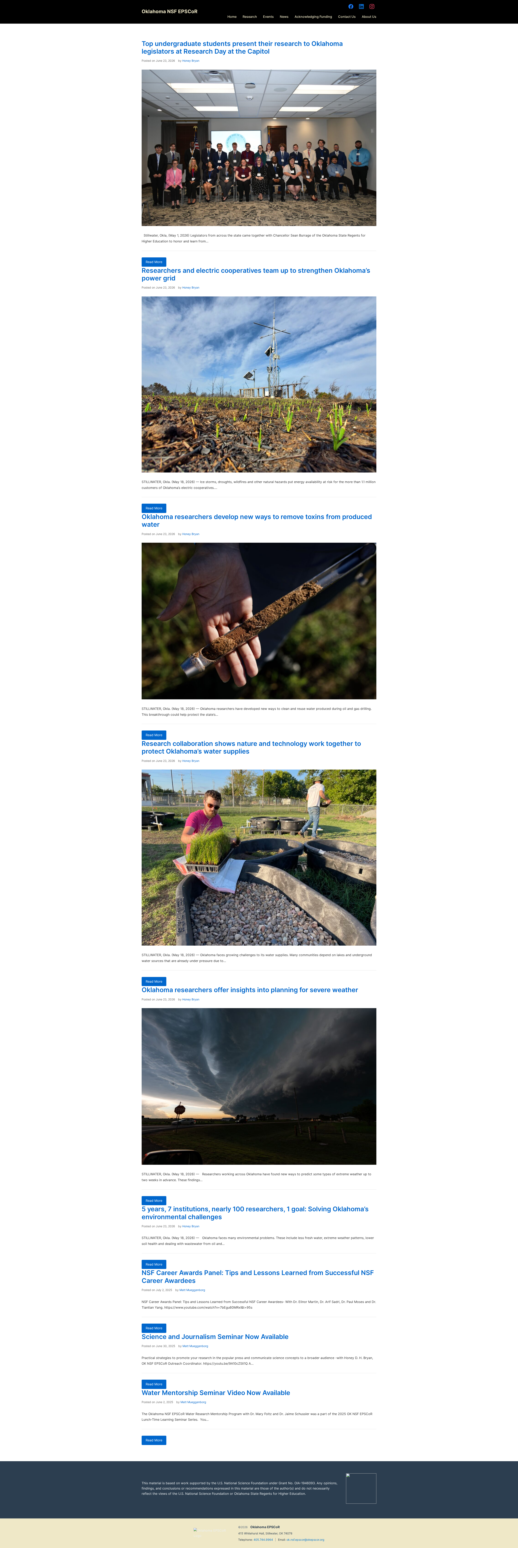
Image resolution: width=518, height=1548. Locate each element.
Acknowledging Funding (313, 17)
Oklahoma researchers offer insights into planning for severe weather (250, 990)
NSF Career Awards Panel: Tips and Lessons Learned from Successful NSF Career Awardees (258, 1276)
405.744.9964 (263, 1539)
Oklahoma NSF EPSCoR (169, 11)
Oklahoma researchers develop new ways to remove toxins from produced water (257, 520)
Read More (154, 262)
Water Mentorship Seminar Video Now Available (216, 1393)
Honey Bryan (190, 60)
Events (268, 17)
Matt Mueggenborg (192, 1290)
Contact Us (347, 17)
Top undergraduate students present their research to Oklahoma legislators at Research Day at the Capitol (242, 47)
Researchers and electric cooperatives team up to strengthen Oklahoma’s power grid (256, 274)
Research (250, 17)
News (284, 17)
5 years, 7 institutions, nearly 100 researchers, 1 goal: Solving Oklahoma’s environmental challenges (255, 1213)
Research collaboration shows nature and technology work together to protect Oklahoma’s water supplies (251, 747)
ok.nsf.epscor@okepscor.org (305, 1539)
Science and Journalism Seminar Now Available (215, 1337)
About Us (369, 17)
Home (232, 17)
